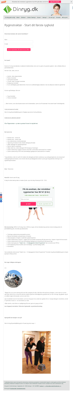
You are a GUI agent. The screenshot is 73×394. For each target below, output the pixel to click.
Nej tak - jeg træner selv (45, 204)
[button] (36, 190)
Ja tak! (28, 204)
